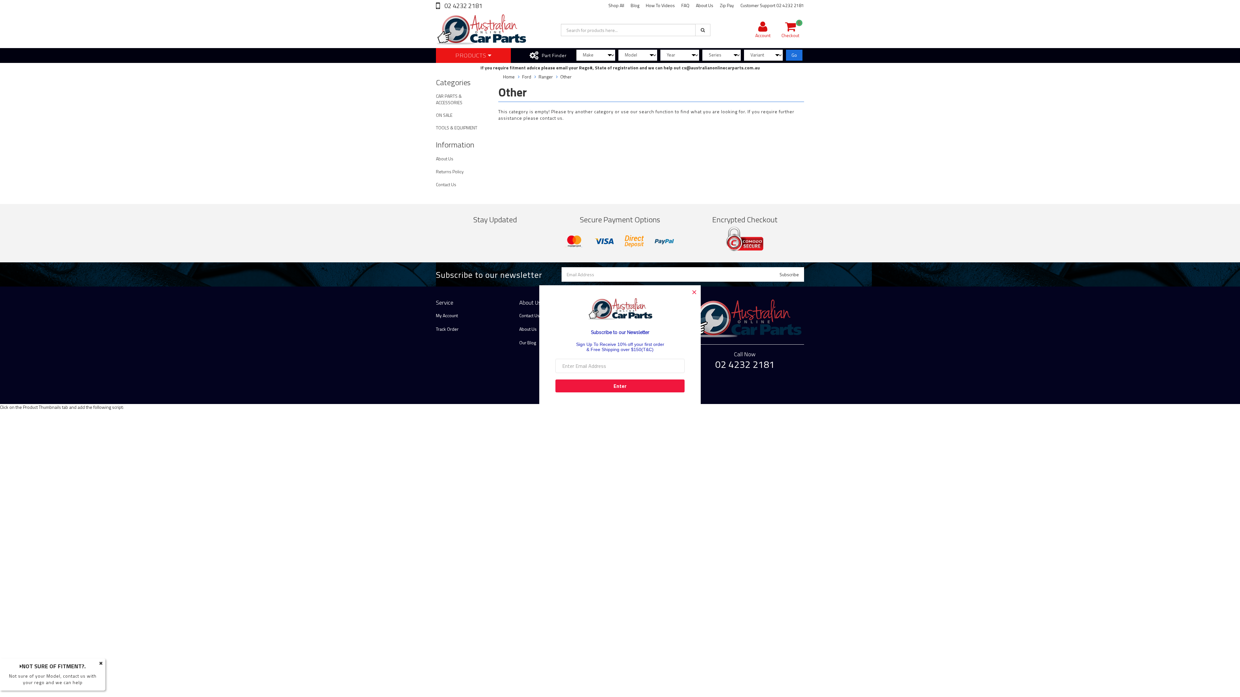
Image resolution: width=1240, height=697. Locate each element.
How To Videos (660, 5)
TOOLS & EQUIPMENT (456, 127)
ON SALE (444, 115)
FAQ (685, 5)
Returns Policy (450, 171)
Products (471, 55)
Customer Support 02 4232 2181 (772, 5)
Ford (526, 76)
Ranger (546, 76)
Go (794, 55)
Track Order (447, 329)
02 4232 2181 (462, 6)
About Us (704, 5)
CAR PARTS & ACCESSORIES (449, 99)
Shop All (616, 5)
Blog (635, 5)
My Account (447, 315)
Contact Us (446, 184)
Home (509, 76)
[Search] (702, 30)
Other (566, 76)
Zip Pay (727, 5)
